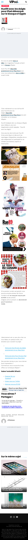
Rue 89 (11, 416)
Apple (3, 414)
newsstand (5, 416)
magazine (21, 414)
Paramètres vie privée (14, 525)
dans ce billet (20, 73)
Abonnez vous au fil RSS (12, 384)
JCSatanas (10, 29)
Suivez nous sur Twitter (12, 381)
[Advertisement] (14, 92)
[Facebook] (11, 517)
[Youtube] (17, 517)
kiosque (7, 65)
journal (8, 414)
